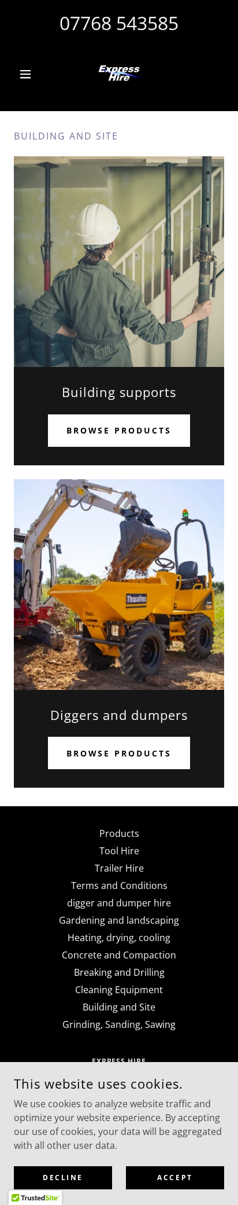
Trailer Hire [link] (119, 868)
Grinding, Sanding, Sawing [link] (119, 1024)
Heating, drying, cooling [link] (119, 937)
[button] (30, 74)
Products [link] (119, 833)
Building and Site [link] (119, 1007)
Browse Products (119, 430)
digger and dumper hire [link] (119, 903)
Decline (63, 1177)
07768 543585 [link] (119, 22)
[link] (119, 74)
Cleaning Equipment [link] (119, 989)
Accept (174, 1177)
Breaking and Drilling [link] (119, 972)
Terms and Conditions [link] (119, 885)
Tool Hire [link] (119, 850)
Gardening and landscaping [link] (119, 920)
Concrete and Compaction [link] (119, 955)
